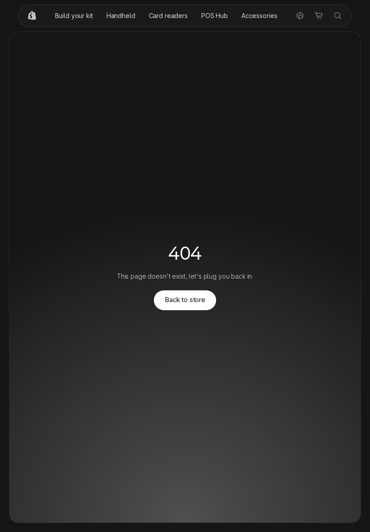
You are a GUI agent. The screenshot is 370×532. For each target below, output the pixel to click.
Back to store (185, 300)
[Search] (338, 16)
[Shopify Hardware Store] (32, 16)
